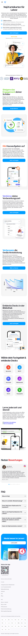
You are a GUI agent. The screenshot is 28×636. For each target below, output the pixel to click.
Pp (2, 626)
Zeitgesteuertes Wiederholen (7, 584)
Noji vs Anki (3, 604)
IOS (2, 593)
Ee (18, 619)
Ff (21, 619)
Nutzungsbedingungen (6, 611)
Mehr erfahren (14, 268)
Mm (18, 623)
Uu (18, 626)
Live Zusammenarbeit (6, 587)
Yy (5, 629)
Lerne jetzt (14, 542)
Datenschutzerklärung (6, 608)
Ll (15, 623)
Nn (22, 623)
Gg (25, 619)
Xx (2, 629)
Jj (8, 623)
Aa (2, 619)
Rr (8, 626)
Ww (25, 626)
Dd (15, 619)
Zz (8, 629)
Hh (2, 623)
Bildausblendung (5, 589)
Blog (2, 595)
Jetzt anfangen (14, 33)
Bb (8, 619)
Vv (21, 626)
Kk (12, 623)
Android (3, 591)
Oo (25, 623)
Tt (15, 626)
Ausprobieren (14, 108)
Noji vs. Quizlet (4, 602)
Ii (5, 623)
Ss (12, 626)
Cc (12, 619)
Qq (5, 626)
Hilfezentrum (4, 606)
